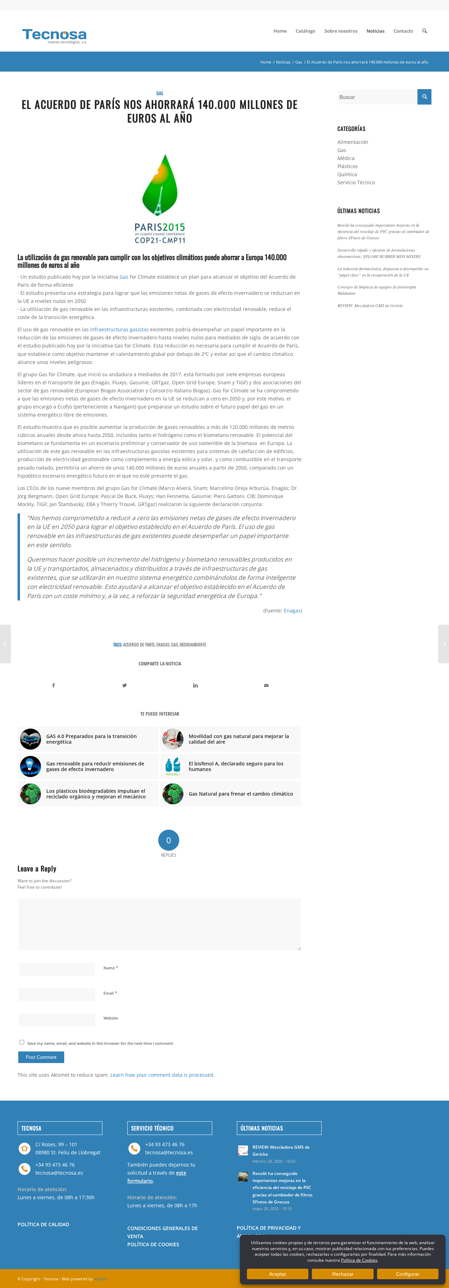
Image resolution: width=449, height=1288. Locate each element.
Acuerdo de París (139, 644)
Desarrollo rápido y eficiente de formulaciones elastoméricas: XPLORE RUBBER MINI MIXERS (379, 253)
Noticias (283, 62)
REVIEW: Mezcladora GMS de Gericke (370, 305)
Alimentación (352, 142)
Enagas (292, 610)
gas (174, 644)
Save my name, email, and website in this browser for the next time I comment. (100, 1043)
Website (110, 1018)
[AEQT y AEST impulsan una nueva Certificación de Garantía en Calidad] (443, 644)
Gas (298, 62)
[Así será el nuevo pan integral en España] (5, 644)
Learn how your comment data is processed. (162, 1074)
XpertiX (100, 1278)
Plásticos (347, 166)
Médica (346, 158)
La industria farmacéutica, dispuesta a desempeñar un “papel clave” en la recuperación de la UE (383, 272)
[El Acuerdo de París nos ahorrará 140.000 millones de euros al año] (160, 199)
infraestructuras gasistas (119, 329)
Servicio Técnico (356, 182)
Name (110, 967)
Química (347, 174)
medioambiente (193, 644)
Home (265, 62)
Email (110, 993)
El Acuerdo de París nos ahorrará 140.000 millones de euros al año (160, 111)
